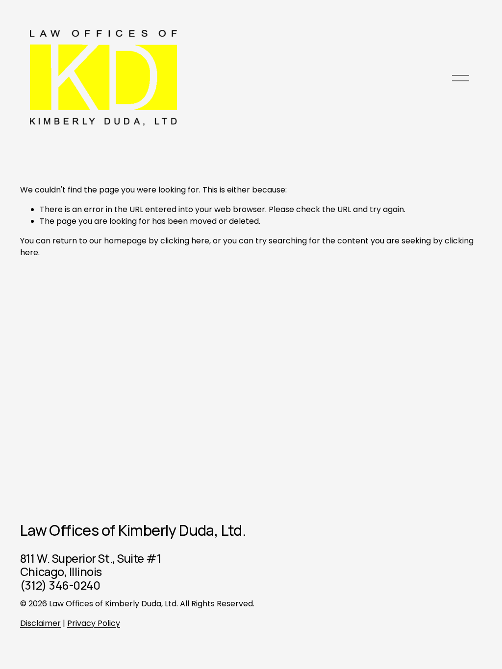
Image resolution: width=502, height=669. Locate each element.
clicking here (184, 240)
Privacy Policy (93, 623)
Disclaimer (40, 623)
